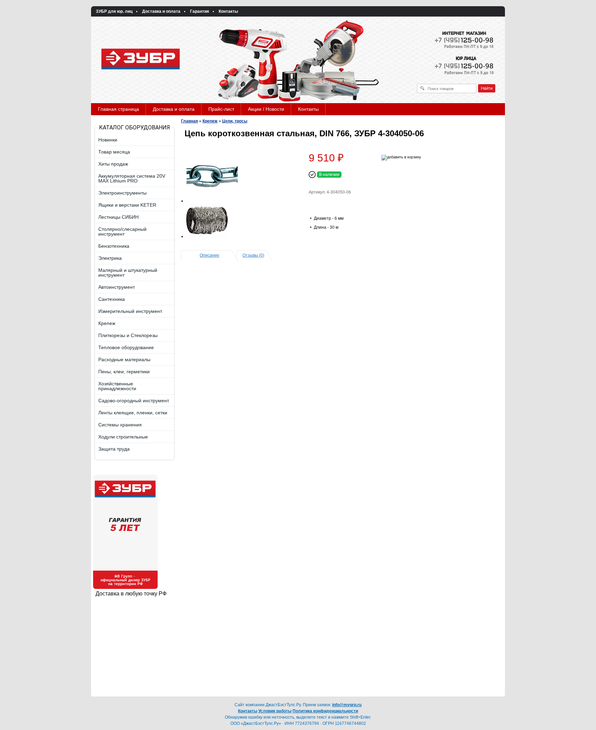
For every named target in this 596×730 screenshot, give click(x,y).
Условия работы (274, 711)
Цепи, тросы (234, 121)
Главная (189, 121)
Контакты (228, 11)
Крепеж (210, 121)
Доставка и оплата (161, 11)
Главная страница (118, 109)
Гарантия (199, 11)
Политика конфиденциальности (325, 711)
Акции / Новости (266, 109)
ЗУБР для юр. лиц (114, 11)
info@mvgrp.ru (346, 704)
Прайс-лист (221, 109)
